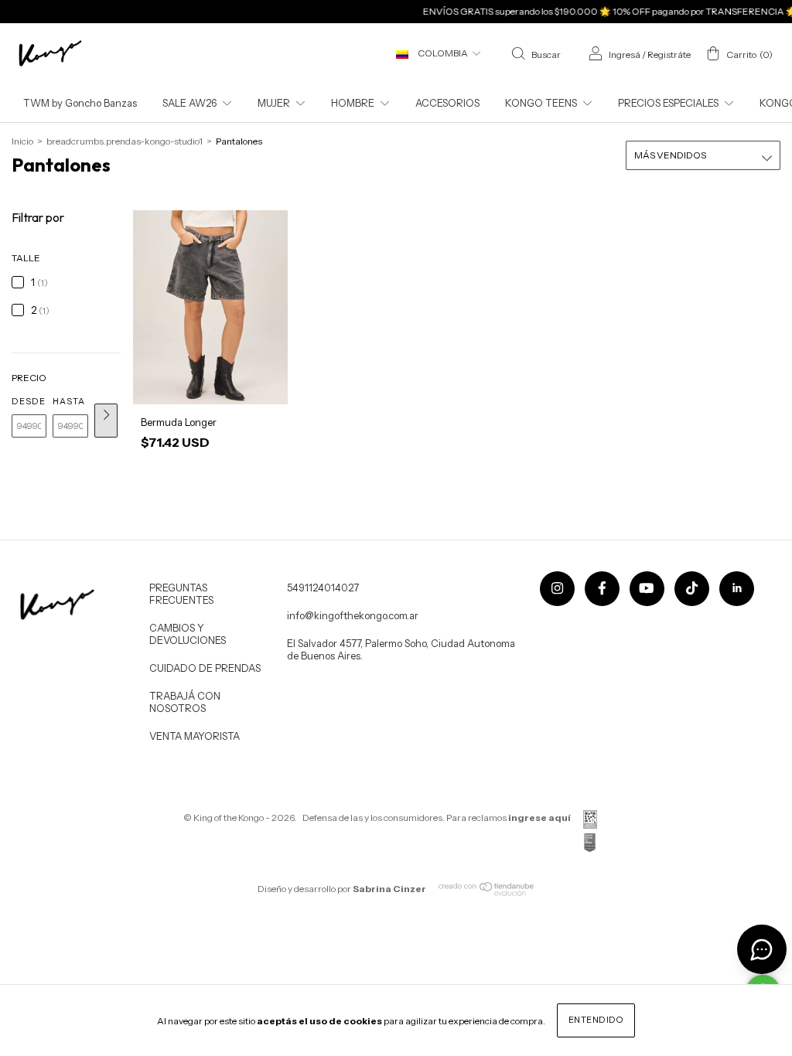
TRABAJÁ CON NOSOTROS (184, 702)
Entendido (596, 1019)
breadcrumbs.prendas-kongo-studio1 (124, 141)
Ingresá (624, 54)
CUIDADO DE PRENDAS (205, 668)
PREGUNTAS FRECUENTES (181, 593)
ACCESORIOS (447, 103)
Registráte (669, 54)
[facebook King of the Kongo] (602, 588)
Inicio (22, 141)
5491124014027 (323, 587)
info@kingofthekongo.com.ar (352, 615)
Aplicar (106, 421)
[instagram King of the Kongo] (557, 588)
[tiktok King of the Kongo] (691, 588)
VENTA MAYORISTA (194, 736)
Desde (29, 401)
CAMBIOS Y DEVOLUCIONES (187, 634)
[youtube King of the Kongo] (647, 588)
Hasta (69, 401)
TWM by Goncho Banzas (80, 103)
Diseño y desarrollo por (342, 888)
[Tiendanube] (487, 892)
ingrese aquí (539, 817)
